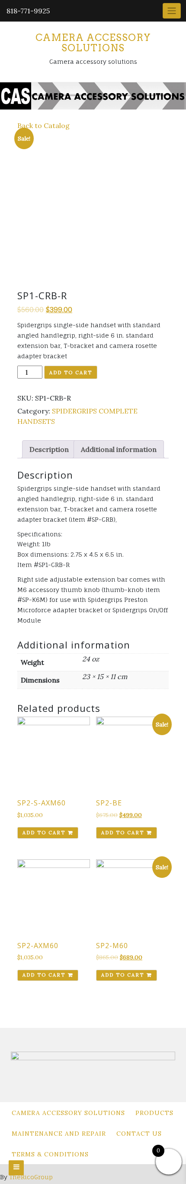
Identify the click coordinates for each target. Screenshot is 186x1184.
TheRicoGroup (31, 1177)
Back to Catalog (43, 125)
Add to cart (70, 373)
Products (154, 1113)
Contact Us (139, 1133)
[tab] (49, 449)
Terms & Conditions (50, 1154)
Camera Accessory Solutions (93, 42)
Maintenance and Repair (59, 1133)
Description (49, 449)
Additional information (119, 449)
